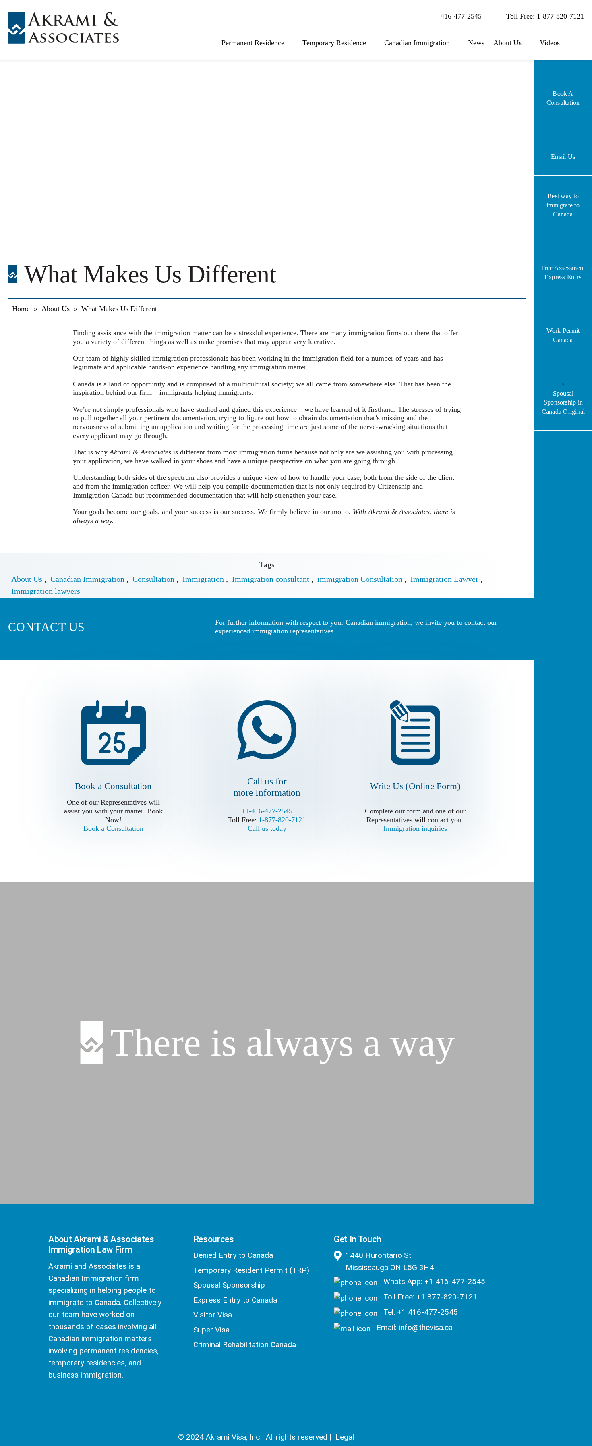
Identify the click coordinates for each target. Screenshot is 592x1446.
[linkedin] (95, 1402)
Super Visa (211, 1329)
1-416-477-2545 (268, 811)
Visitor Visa (212, 1314)
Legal (344, 1437)
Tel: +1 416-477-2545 (419, 1312)
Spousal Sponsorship (229, 1285)
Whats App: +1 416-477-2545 (433, 1281)
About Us (55, 309)
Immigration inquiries (415, 828)
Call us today (267, 828)
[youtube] (117, 1402)
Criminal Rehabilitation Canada (244, 1344)
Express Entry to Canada (235, 1300)
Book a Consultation (113, 828)
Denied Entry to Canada (233, 1255)
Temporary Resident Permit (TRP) (251, 1270)
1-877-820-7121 (282, 820)
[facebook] (53, 1402)
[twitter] (74, 1402)
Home (21, 309)
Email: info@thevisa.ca (414, 1327)
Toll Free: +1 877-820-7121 (429, 1296)
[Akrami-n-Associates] (63, 16)
